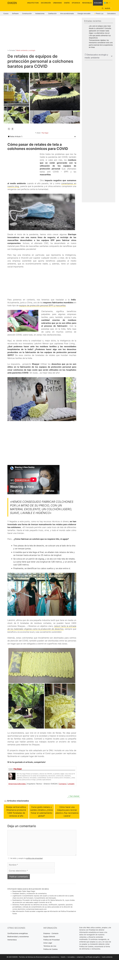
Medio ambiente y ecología (25, 50)
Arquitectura (33, 3)
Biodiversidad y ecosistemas (18, 937)
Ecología (98, 3)
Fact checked (74, 796)
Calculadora (111, 13)
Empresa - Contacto (50, 933)
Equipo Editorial (49, 937)
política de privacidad (34, 858)
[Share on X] (8, 128)
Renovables (87, 3)
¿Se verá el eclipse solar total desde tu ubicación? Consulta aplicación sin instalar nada (100, 28)
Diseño (67, 3)
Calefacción (52, 13)
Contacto (63, 784)
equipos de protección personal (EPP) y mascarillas (42, 305)
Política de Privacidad (51, 940)
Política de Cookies (50, 949)
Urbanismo (57, 3)
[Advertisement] (42, 31)
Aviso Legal (47, 943)
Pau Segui (45, 133)
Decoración (46, 3)
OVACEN (12, 2)
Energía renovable (84, 13)
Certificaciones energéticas (17, 933)
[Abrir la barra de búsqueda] (102, 8)
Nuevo (107, 8)
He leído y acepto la (26, 858)
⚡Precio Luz (98, 13)
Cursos (5, 13)
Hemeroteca (12, 940)
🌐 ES (106, 3)
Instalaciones (39, 13)
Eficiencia (76, 3)
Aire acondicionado (67, 13)
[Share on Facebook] (12, 128)
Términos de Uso (49, 946)
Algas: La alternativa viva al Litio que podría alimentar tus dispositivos (100, 35)
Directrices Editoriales (17, 784)
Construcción (27, 13)
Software (15, 13)
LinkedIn (71, 784)
